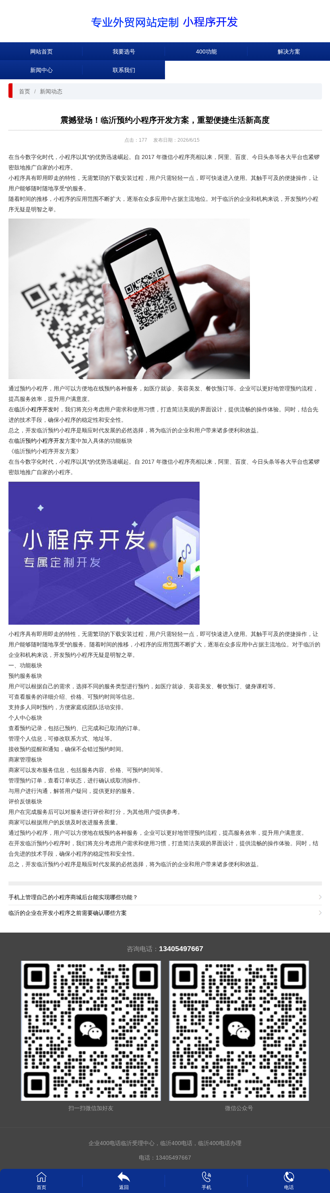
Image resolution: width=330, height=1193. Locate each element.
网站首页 (41, 51)
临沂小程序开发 (34, 409)
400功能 (206, 51)
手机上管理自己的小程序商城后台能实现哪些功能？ (73, 897)
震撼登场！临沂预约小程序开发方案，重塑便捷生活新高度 (165, 120)
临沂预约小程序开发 (39, 441)
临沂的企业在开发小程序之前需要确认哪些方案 (67, 913)
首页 (24, 91)
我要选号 (124, 51)
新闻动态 (51, 91)
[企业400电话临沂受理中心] (165, 20)
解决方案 (289, 51)
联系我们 (124, 70)
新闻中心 (41, 70)
